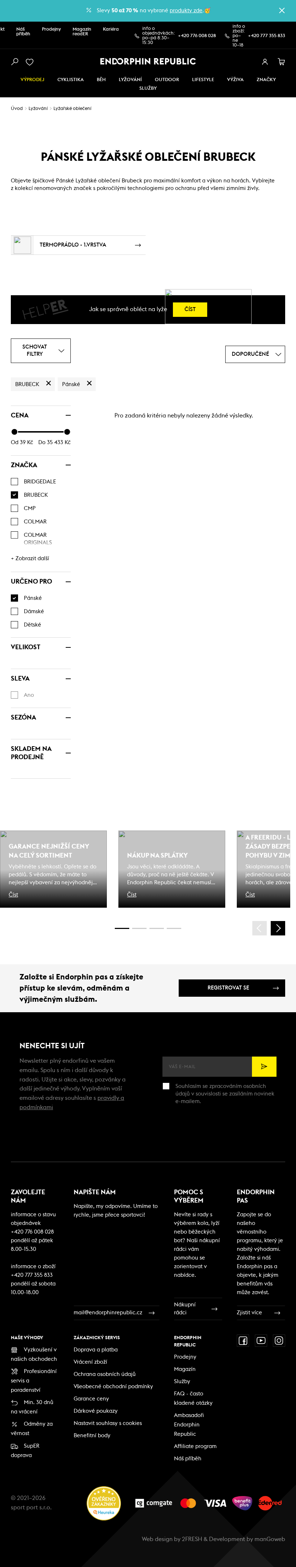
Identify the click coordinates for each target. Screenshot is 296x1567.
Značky (266, 80)
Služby (182, 1381)
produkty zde (186, 10)
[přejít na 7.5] (174, 928)
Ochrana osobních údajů (105, 1374)
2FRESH (192, 1539)
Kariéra (111, 29)
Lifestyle (203, 80)
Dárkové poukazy (96, 1411)
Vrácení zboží (90, 1362)
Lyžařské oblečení (72, 108)
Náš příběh (23, 31)
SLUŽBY (148, 88)
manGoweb (269, 1539)
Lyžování (130, 80)
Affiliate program (195, 1446)
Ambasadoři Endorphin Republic (189, 1425)
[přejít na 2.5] (139, 928)
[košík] (281, 62)
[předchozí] (259, 928)
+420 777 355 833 (266, 36)
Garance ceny (91, 1399)
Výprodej (32, 80)
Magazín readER (82, 31)
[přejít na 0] (122, 928)
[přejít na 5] (156, 928)
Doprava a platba (96, 1350)
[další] (278, 928)
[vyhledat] (14, 62)
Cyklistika (70, 80)
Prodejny (51, 29)
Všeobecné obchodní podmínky (113, 1386)
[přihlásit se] (265, 62)
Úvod (17, 108)
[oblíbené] (31, 62)
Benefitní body (92, 1435)
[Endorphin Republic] (148, 61)
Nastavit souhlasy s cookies (108, 1423)
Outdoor (167, 80)
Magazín (185, 1369)
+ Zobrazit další (30, 558)
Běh (101, 80)
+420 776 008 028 (197, 36)
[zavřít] (282, 10)
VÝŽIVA (235, 80)
